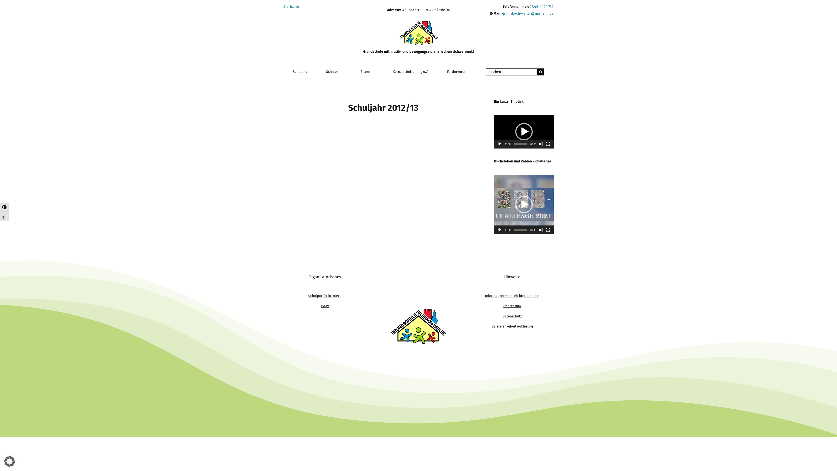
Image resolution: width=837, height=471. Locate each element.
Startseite (291, 7)
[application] (524, 131)
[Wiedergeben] (500, 144)
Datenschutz (512, 316)
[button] (524, 131)
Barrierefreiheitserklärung (512, 326)
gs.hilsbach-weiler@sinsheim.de (528, 13)
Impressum (512, 306)
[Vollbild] (548, 144)
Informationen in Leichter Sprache (512, 296)
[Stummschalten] (541, 144)
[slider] (520, 144)
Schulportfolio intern (324, 296)
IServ (325, 306)
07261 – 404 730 (542, 7)
